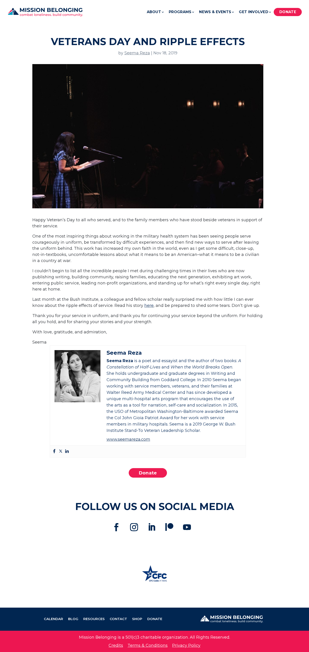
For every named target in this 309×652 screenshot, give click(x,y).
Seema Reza (137, 53)
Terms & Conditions (148, 645)
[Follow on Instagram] (134, 527)
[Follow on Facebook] (116, 527)
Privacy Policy (186, 645)
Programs (180, 12)
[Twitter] (61, 451)
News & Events (215, 12)
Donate (287, 12)
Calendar (53, 619)
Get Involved (253, 12)
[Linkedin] (67, 451)
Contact (118, 619)
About (154, 12)
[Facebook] (54, 451)
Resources (94, 619)
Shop (137, 619)
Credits (116, 645)
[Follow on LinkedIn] (152, 527)
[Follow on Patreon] (169, 527)
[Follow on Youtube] (187, 527)
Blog (73, 619)
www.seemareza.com (128, 439)
